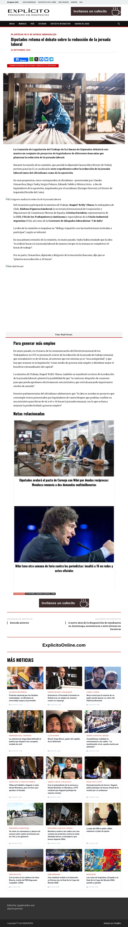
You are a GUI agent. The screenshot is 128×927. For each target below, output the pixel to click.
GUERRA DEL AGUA (82, 23)
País (53, 594)
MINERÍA (74, 2)
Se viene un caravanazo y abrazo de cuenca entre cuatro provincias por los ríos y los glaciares (24, 834)
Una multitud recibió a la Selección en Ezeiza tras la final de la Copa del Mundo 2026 (63, 880)
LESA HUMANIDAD (29, 2)
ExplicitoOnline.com (64, 645)
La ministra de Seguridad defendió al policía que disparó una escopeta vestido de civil (25, 741)
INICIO (11, 23)
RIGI (81, 2)
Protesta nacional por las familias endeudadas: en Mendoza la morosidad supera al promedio (23, 698)
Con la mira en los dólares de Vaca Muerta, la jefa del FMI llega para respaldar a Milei (24, 880)
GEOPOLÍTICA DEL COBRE (47, 2)
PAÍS (32, 23)
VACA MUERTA (63, 2)
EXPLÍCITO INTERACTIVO (60, 23)
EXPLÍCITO (28, 923)
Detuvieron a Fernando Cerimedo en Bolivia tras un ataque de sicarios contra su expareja (63, 698)
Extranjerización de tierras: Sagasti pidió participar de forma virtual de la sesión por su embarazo (102, 787)
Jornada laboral (43, 594)
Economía (30, 594)
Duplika (117, 923)
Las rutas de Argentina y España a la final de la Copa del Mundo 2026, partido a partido (102, 880)
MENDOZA (22, 23)
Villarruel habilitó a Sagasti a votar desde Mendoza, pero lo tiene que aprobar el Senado (24, 787)
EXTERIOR (42, 23)
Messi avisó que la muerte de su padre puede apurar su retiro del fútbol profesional (100, 698)
